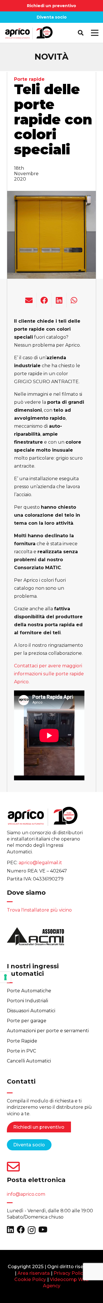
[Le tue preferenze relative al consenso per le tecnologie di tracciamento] (5, 977)
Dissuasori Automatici (31, 1010)
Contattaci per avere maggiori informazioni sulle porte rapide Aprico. (49, 673)
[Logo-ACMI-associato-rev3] (35, 938)
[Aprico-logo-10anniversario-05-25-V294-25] (29, 33)
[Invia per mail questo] (29, 300)
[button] (80, 33)
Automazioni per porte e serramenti (48, 1030)
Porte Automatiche (29, 990)
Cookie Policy (30, 1279)
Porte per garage (26, 1020)
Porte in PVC (21, 1051)
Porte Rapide (22, 1041)
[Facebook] (21, 1229)
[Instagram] (31, 1230)
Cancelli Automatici (29, 1061)
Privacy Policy (70, 1273)
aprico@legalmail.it (40, 862)
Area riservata (33, 1273)
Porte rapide (29, 79)
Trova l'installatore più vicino (39, 910)
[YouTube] (42, 1229)
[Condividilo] (44, 300)
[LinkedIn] (10, 1229)
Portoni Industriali (27, 1000)
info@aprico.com (26, 1194)
